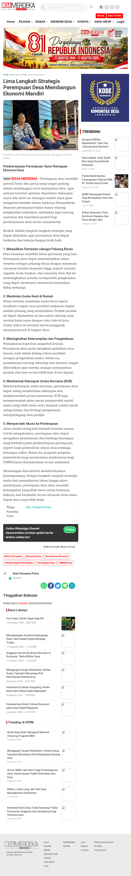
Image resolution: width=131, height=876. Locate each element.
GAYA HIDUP (102, 22)
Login (120, 22)
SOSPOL (83, 22)
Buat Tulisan (114, 15)
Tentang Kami (100, 850)
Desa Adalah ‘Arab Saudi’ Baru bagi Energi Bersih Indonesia (96, 161)
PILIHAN (24, 22)
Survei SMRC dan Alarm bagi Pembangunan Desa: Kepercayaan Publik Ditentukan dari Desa (32, 773)
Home (11, 22)
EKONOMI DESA (61, 22)
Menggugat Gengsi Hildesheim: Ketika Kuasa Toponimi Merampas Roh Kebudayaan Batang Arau (33, 754)
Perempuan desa (46, 563)
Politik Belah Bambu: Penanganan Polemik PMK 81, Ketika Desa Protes (97, 179)
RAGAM (66, 846)
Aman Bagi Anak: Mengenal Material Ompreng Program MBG (28, 734)
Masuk (100, 15)
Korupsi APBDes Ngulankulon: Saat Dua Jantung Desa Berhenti (95, 143)
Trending (85, 850)
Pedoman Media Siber (103, 842)
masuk (22, 603)
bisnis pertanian (13, 556)
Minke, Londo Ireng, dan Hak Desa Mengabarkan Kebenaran (26, 791)
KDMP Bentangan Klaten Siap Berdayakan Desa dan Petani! (97, 198)
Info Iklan (98, 846)
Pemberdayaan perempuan (19, 563)
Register (84, 846)
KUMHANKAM (69, 842)
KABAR (40, 22)
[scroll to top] (124, 870)
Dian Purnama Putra (26, 573)
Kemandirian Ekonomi (57, 556)
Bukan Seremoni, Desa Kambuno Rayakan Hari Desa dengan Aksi (95, 216)
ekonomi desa (33, 556)
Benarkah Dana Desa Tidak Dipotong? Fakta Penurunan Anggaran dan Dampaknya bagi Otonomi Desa (32, 811)
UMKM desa (65, 563)
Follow (70, 530)
